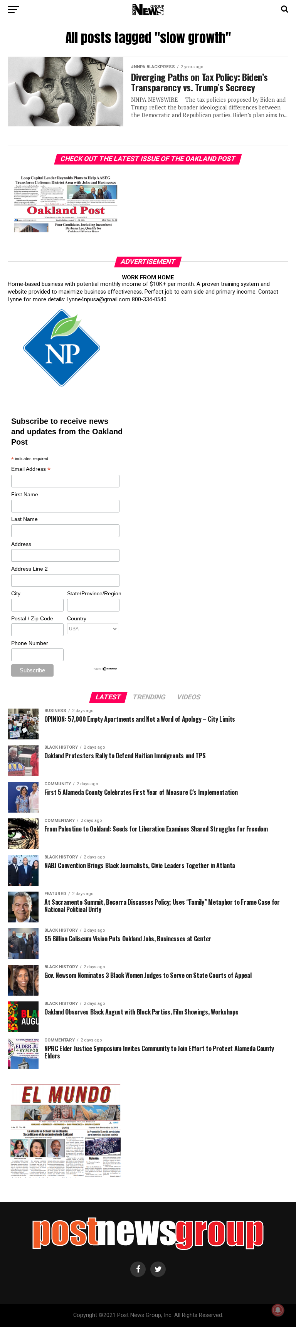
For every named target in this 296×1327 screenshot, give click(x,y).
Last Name (24, 519)
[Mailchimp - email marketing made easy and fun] (105, 669)
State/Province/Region (93, 593)
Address (21, 544)
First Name (24, 494)
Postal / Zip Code (32, 618)
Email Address (30, 469)
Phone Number (29, 643)
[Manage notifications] (278, 1310)
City (15, 593)
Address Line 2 (29, 569)
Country (76, 618)
